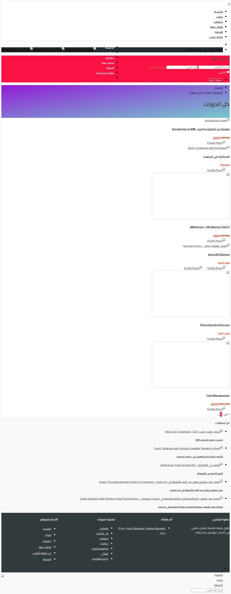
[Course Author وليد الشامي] (195, 268)
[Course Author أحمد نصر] (218, 338)
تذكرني (222, 72)
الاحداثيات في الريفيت (216, 156)
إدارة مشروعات (100, 558)
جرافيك (104, 543)
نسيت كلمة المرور (157, 67)
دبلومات (218, 21)
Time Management (218, 395)
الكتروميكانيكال (99, 548)
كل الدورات (102, 533)
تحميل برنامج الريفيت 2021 (209, 440)
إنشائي (104, 553)
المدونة (219, 32)
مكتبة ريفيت (216, 37)
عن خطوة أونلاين (41, 553)
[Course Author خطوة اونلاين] (218, 240)
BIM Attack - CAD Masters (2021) (210, 226)
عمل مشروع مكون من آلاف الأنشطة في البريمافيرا (196, 490)
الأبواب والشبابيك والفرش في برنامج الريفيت (200, 457)
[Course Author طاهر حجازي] (218, 142)
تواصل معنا (216, 26)
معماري (103, 528)
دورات (219, 16)
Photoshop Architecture (215, 324)
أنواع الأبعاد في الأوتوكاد (210, 473)
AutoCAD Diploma (219, 254)
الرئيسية (218, 11)
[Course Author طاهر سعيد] (218, 409)
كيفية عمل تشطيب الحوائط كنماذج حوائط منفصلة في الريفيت (190, 507)
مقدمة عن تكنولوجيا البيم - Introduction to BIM (201, 129)
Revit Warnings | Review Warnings (146, 528)
